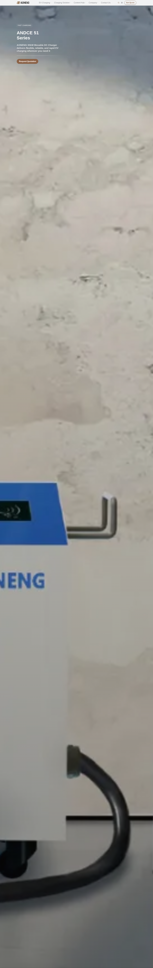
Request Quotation (27, 61)
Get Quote (130, 3)
